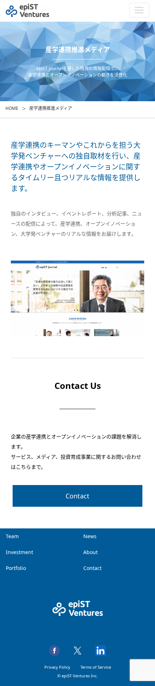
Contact (77, 496)
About (90, 552)
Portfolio (16, 568)
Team (12, 536)
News (90, 536)
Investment (19, 552)
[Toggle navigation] (139, 10)
